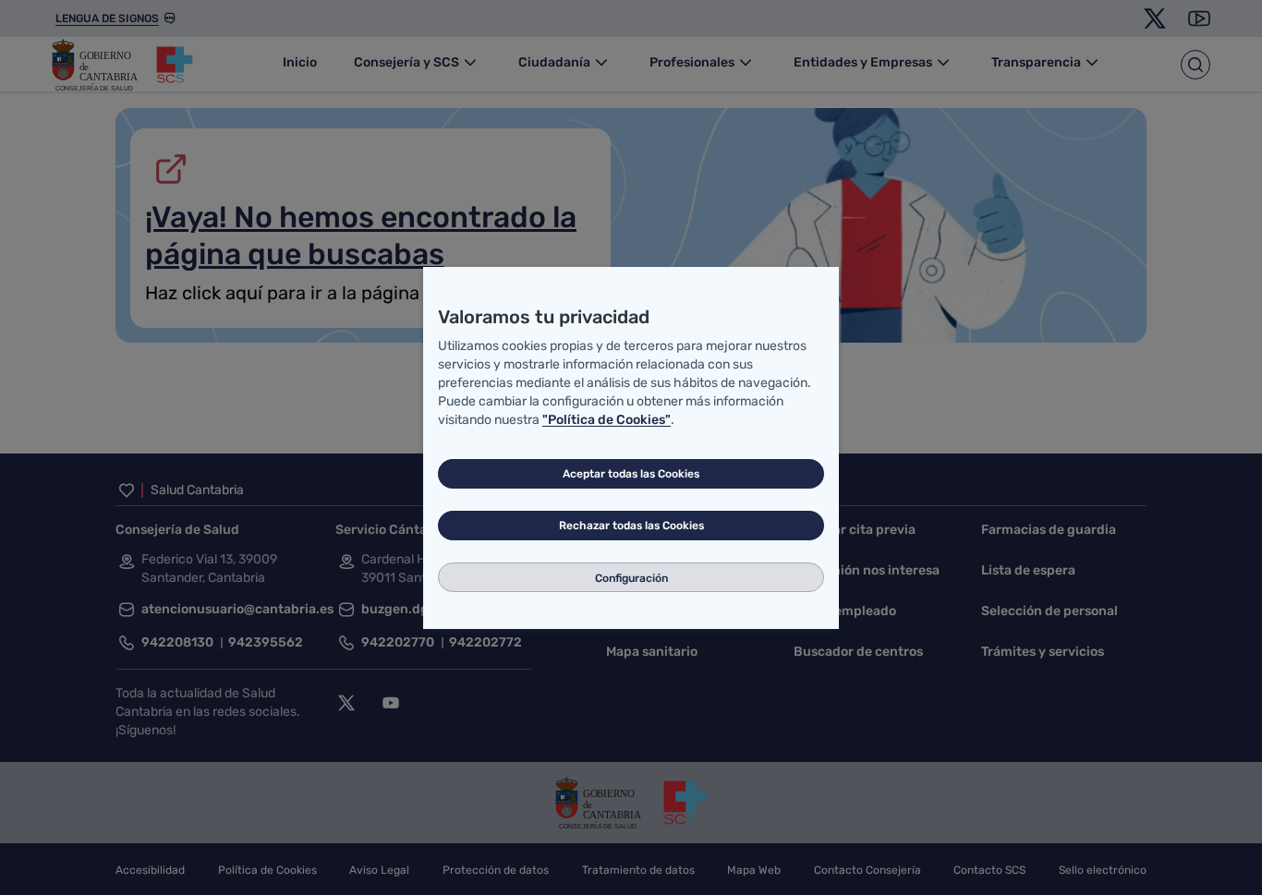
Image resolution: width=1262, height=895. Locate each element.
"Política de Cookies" (606, 420)
